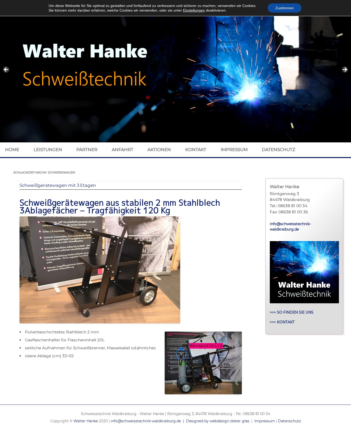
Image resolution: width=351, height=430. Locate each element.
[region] (175, 71)
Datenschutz (278, 149)
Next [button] (344, 70)
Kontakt (195, 149)
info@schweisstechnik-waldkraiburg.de (290, 227)
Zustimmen (284, 8)
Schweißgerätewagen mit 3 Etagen (58, 185)
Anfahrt (122, 149)
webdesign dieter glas (229, 421)
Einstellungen (194, 10)
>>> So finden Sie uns (291, 312)
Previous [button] (6, 70)
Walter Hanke (85, 421)
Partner (86, 149)
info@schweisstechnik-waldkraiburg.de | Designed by (160, 421)
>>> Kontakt (282, 322)
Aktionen (159, 149)
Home (12, 149)
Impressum (234, 149)
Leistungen (48, 149)
